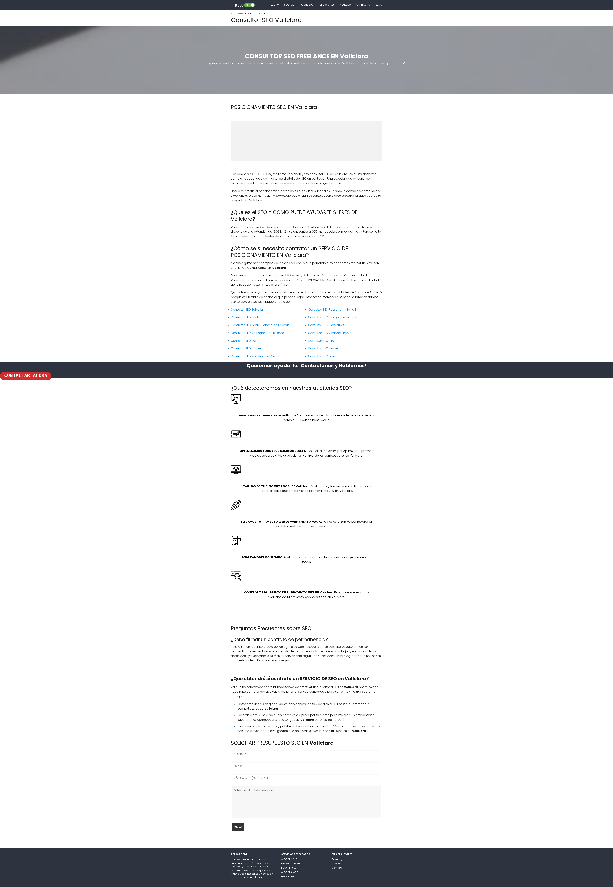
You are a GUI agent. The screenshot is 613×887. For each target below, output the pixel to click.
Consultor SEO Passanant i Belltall (332, 309)
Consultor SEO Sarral (245, 341)
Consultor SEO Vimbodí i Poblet (330, 333)
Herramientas (326, 5)
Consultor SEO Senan (323, 348)
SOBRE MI (289, 5)
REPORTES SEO (289, 867)
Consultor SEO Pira (321, 341)
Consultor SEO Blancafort (326, 325)
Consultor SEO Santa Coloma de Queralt (260, 325)
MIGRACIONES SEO (291, 863)
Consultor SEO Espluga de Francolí (332, 317)
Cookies (336, 863)
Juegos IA (306, 5)
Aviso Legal (338, 859)
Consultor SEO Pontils (246, 317)
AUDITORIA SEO (289, 859)
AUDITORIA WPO (289, 872)
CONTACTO (363, 5)
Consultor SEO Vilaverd (247, 348)
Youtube (345, 5)
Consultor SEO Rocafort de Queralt (255, 356)
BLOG (379, 5)
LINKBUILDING (288, 876)
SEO (273, 5)
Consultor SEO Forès (322, 356)
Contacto (337, 867)
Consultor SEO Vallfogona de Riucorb (257, 333)
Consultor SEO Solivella (247, 309)
